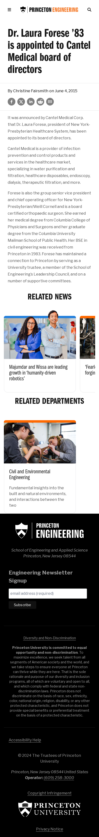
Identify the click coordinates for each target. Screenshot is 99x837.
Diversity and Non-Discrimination (49, 638)
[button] (10, 9)
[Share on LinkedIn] (31, 102)
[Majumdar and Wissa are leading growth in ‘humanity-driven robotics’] (40, 351)
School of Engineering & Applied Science (49, 530)
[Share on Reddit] (40, 102)
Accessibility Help (25, 740)
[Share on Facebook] (11, 102)
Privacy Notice (49, 829)
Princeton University (49, 809)
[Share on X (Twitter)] (21, 102)
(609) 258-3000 (59, 777)
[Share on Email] (50, 102)
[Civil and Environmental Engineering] (40, 463)
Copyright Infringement (50, 793)
